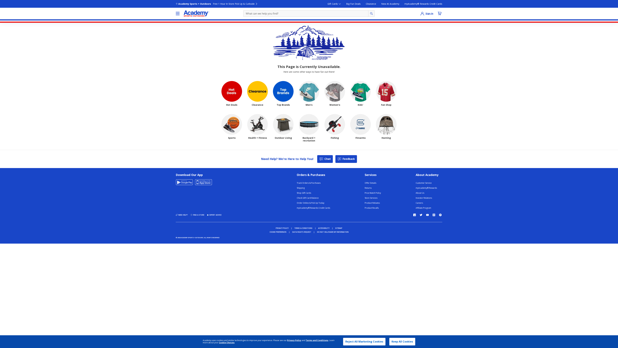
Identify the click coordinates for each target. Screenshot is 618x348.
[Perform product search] (371, 13)
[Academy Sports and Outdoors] (196, 13)
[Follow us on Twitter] (421, 215)
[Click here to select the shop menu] (178, 13)
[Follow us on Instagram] (434, 215)
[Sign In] (422, 13)
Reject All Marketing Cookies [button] (364, 341)
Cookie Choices (226, 343)
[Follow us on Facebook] (415, 215)
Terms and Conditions (317, 340)
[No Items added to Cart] (439, 13)
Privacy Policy (294, 340)
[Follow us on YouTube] (427, 215)
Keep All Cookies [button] (402, 341)
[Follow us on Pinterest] (440, 215)
